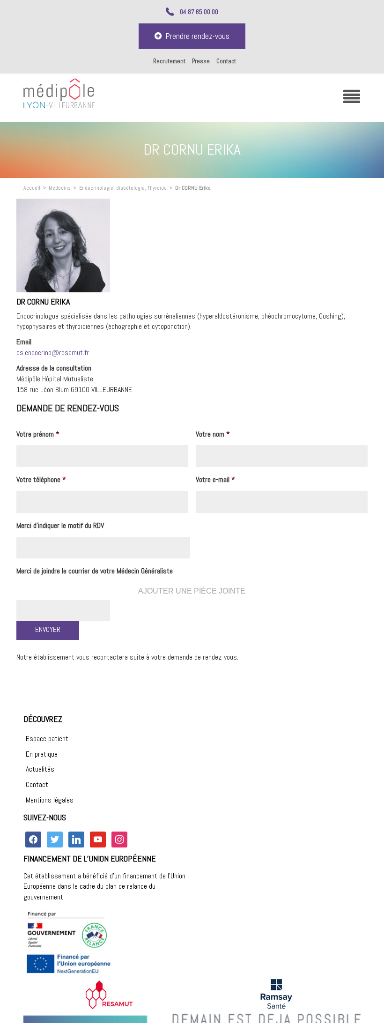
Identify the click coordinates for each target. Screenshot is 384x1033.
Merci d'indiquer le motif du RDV (60, 525)
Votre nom (213, 434)
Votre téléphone (41, 479)
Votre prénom (37, 434)
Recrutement (169, 61)
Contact (226, 61)
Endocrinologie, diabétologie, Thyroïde (123, 188)
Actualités (40, 769)
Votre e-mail (215, 479)
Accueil (31, 188)
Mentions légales (50, 800)
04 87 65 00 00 (199, 11)
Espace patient (47, 738)
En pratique (42, 754)
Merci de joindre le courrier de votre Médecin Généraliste (94, 571)
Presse (201, 61)
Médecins (60, 188)
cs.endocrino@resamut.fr (52, 352)
